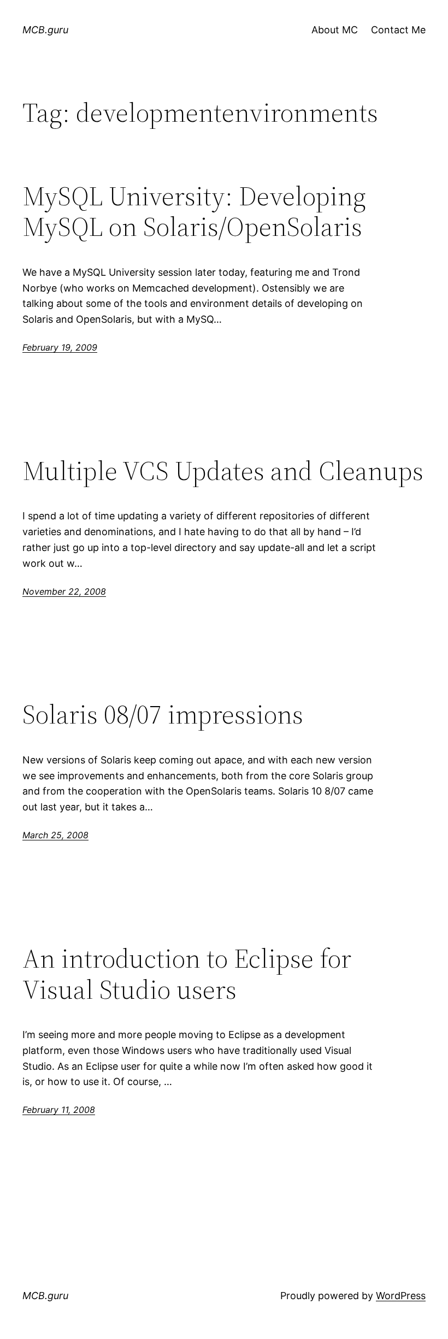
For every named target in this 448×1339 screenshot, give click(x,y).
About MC (334, 29)
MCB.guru (45, 29)
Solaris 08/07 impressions (162, 714)
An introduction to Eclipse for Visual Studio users (186, 974)
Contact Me (398, 29)
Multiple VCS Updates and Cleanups (222, 471)
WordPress (401, 1295)
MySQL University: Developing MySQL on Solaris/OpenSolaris (194, 211)
